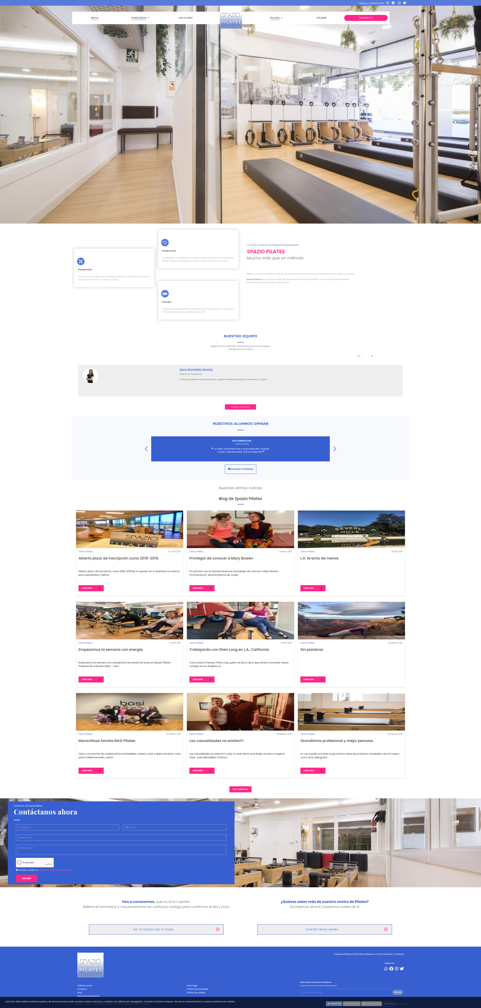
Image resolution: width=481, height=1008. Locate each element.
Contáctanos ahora (322, 929)
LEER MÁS (389, 1003)
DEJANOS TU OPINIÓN (241, 469)
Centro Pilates (86, 551)
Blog (79, 992)
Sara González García (196, 370)
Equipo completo (240, 406)
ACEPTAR (335, 1003)
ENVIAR (26, 878)
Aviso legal (192, 985)
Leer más (87, 588)
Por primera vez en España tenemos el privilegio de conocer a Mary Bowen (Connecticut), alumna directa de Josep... (233, 573)
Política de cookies (196, 992)
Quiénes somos (84, 985)
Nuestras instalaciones (88, 996)
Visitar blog (240, 789)
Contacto (82, 989)
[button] (140, 17)
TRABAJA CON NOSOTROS (371, 3)
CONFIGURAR (372, 1003)
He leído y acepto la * (45, 870)
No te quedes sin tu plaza (154, 929)
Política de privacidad (197, 989)
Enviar (397, 992)
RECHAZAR (353, 1003)
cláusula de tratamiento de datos (54, 870)
